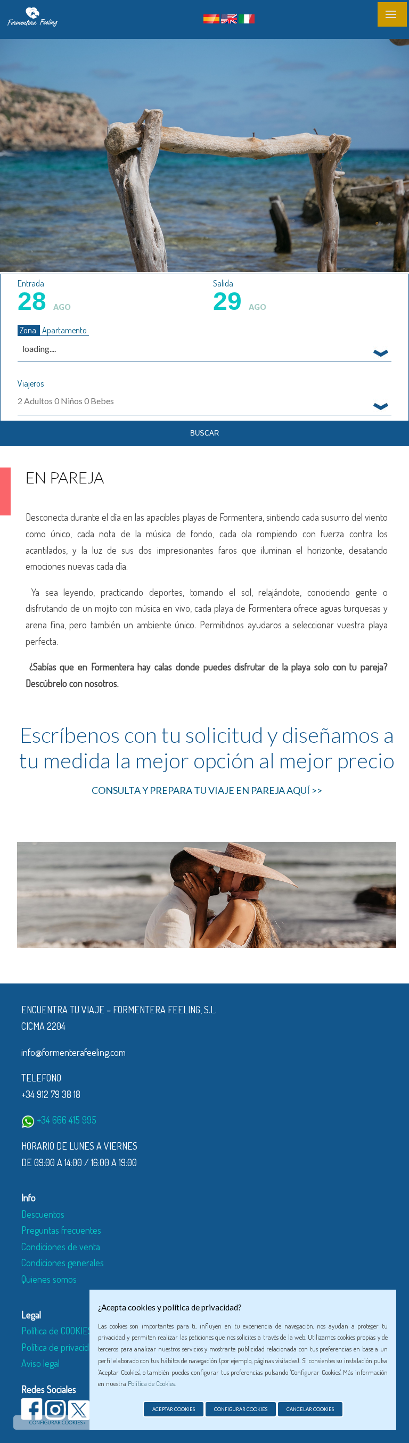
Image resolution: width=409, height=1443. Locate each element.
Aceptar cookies (173, 1409)
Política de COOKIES (57, 1331)
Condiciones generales (62, 1262)
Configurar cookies (240, 1409)
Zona (29, 330)
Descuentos (42, 1214)
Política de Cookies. (152, 1383)
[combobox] (204, 348)
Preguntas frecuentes (61, 1230)
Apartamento (64, 330)
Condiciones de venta (60, 1246)
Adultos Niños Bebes (66, 401)
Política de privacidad (59, 1347)
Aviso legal (40, 1363)
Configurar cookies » (57, 1422)
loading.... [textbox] (39, 348)
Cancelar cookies (310, 1409)
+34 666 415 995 (65, 1120)
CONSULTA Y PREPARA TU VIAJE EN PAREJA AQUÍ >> (207, 790)
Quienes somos (49, 1279)
